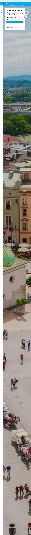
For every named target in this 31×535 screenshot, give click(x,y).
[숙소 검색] (1, 7)
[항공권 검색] (1, 5)
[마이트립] (1, 12)
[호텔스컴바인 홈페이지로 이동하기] (5, 3)
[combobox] (9, 15)
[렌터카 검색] (1, 9)
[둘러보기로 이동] (1, 10)
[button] (1, 3)
